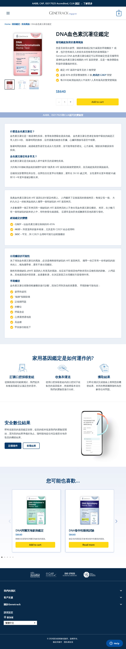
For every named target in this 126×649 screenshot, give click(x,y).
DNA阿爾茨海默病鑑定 (30, 530)
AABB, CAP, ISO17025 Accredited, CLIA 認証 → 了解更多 (62, 3)
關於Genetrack (12, 604)
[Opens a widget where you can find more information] (114, 643)
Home (7, 24)
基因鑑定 (16, 24)
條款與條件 (57, 642)
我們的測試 (9, 590)
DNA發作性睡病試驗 (81, 530)
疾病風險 (26, 24)
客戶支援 (8, 597)
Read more (89, 544)
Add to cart (98, 101)
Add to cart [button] (35, 544)
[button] (31, 446)
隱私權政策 (68, 642)
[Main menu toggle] (8, 13)
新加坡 (10, 617)
